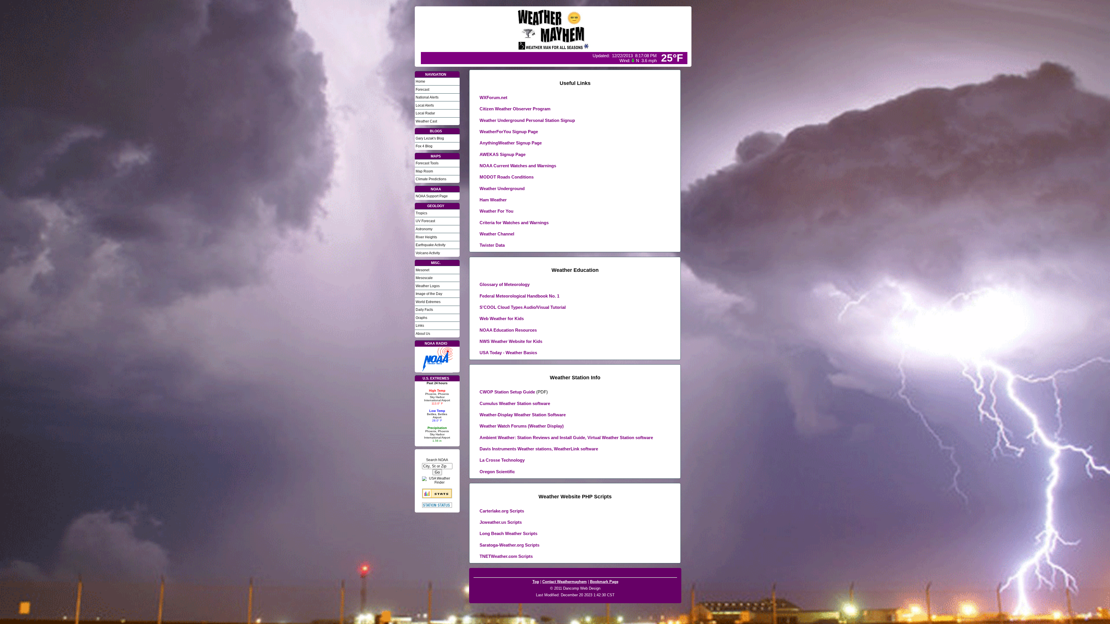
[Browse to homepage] (554, 48)
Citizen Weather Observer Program (515, 108)
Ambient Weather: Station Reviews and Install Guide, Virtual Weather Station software (566, 437)
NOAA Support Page (432, 196)
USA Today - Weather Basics (508, 352)
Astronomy (424, 229)
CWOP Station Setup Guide (507, 391)
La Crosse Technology (502, 460)
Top (535, 582)
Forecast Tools (427, 163)
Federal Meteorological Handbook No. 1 (519, 296)
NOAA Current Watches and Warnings (518, 165)
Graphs (421, 318)
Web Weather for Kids (502, 318)
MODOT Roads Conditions (507, 176)
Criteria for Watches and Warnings (514, 222)
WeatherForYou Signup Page (509, 131)
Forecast (422, 90)
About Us (423, 334)
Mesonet (422, 270)
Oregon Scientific (497, 471)
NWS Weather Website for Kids (511, 341)
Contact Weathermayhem (564, 582)
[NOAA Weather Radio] (437, 370)
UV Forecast (425, 221)
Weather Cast (426, 121)
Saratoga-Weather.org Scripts (509, 545)
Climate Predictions (431, 179)
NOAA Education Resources (508, 330)
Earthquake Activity (430, 245)
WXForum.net (493, 97)
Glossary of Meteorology (505, 284)
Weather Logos (428, 286)
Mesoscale (424, 278)
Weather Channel (497, 233)
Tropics (421, 213)
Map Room (424, 171)
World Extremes (428, 302)
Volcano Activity (428, 253)
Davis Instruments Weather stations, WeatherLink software (539, 448)
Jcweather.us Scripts (501, 522)
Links (420, 326)
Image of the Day (429, 294)
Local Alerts (425, 105)
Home (420, 81)
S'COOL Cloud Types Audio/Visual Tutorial (523, 307)
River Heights (426, 237)
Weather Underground (502, 188)
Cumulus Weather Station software (515, 403)
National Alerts (427, 97)
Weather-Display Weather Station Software (523, 414)
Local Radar (425, 113)
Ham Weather (493, 199)
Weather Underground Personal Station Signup (527, 120)
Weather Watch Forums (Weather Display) (522, 426)
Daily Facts (424, 310)
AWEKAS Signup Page (503, 154)
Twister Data (492, 245)
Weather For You (496, 211)
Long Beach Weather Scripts (508, 533)
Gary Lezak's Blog (430, 138)
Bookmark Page (604, 582)
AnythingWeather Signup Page (511, 142)
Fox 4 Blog (424, 146)
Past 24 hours (437, 383)
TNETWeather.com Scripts (506, 556)
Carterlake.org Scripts (502, 510)
